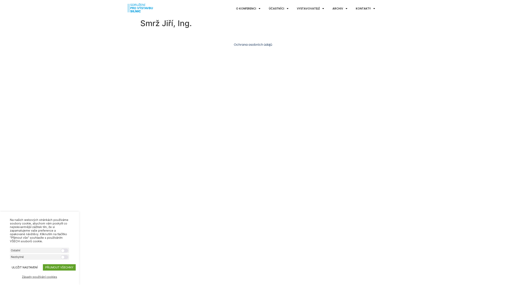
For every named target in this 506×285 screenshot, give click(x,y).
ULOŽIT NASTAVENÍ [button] (25, 267)
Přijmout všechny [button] (59, 267)
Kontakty (363, 8)
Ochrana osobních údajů (253, 44)
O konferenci (246, 8)
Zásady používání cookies (39, 277)
